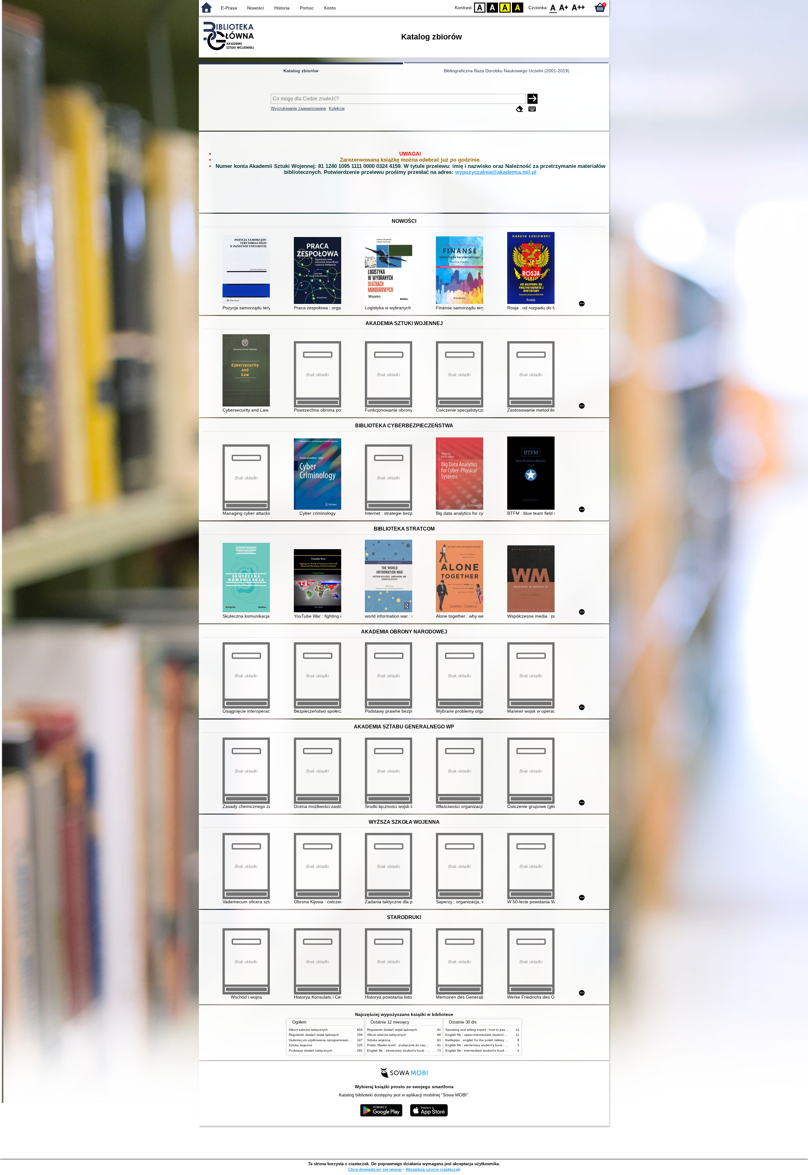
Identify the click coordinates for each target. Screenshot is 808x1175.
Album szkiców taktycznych (308, 1029)
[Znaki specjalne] (532, 109)
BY (517, 7)
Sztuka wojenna (300, 1045)
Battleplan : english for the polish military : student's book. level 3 (492, 1040)
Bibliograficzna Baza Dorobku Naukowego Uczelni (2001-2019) (506, 70)
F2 (578, 7)
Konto (330, 7)
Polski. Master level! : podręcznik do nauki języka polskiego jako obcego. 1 (421, 1045)
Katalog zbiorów (300, 70)
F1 (564, 7)
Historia (281, 7)
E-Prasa (229, 7)
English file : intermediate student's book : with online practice (490, 1050)
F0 (553, 7)
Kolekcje (337, 108)
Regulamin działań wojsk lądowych (314, 1034)
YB (505, 7)
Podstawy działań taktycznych (310, 1050)
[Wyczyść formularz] (519, 109)
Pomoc (307, 7)
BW (492, 7)
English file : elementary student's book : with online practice (411, 1050)
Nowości (255, 7)
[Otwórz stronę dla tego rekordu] (248, 270)
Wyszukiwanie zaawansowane (298, 108)
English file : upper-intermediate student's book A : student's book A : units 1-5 (502, 1034)
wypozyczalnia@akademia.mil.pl (496, 172)
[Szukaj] (532, 99)
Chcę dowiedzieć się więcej (375, 1169)
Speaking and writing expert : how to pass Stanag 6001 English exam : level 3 (502, 1029)
